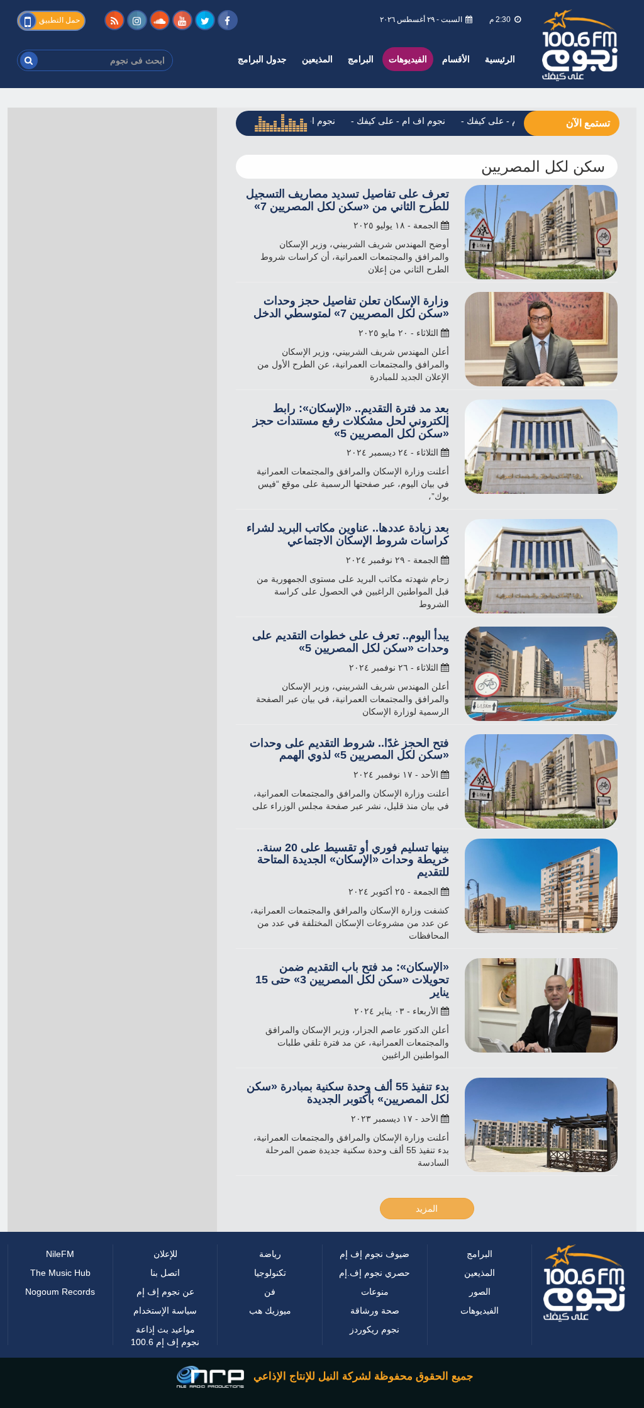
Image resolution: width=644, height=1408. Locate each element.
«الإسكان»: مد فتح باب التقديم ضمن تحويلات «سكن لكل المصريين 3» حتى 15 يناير (355, 992)
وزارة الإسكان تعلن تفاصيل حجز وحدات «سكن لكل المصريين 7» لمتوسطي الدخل (353, 320)
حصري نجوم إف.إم (374, 1304)
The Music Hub (60, 1285)
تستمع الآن (587, 123)
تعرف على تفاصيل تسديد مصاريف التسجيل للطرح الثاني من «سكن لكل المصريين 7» (365, 206)
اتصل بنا (165, 1285)
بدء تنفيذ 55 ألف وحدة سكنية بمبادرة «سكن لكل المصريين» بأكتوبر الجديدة (359, 1105)
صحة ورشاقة (374, 1348)
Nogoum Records (60, 1304)
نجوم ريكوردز (375, 1367)
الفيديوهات (404, 59)
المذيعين (311, 59)
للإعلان (165, 1266)
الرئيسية (500, 59)
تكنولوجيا (270, 1285)
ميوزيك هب (269, 1322)
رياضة (269, 1266)
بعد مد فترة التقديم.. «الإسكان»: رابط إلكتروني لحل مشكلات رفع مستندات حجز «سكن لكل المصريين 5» (351, 433)
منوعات (375, 1329)
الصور (479, 1304)
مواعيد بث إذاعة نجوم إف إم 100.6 (165, 1348)
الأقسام (456, 59)
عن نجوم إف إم (165, 1304)
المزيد (427, 1221)
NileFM (60, 1266)
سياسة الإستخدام (165, 1322)
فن (269, 1304)
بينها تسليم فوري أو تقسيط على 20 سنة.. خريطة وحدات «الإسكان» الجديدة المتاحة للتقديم (347, 872)
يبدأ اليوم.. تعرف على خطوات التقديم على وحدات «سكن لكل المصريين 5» (358, 654)
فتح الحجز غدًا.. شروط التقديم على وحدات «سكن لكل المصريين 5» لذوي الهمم (350, 761)
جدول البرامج (255, 59)
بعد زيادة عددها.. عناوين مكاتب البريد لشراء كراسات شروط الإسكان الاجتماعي (349, 547)
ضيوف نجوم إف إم (374, 1272)
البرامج (355, 59)
